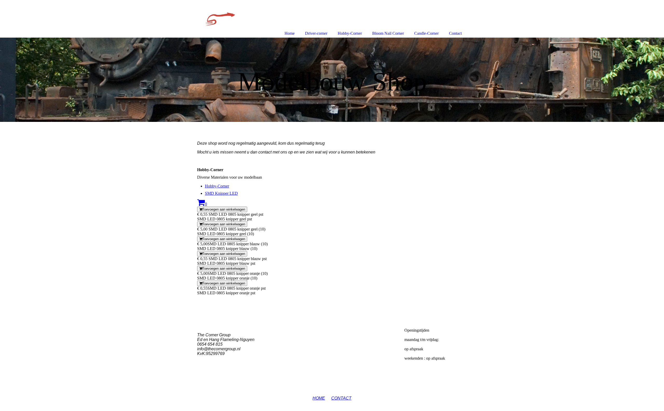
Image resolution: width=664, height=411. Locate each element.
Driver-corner (316, 33)
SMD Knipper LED (221, 193)
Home (290, 33)
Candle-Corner (426, 33)
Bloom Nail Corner (388, 33)
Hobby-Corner (217, 186)
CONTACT (341, 398)
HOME (319, 398)
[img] (332, 80)
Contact (455, 33)
